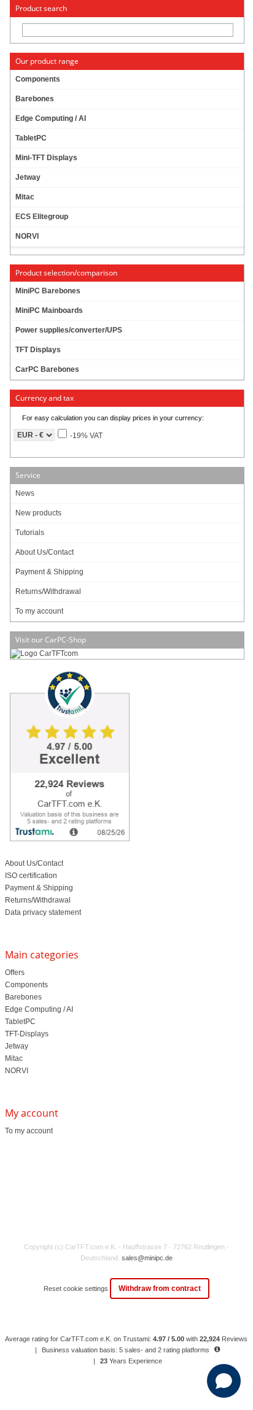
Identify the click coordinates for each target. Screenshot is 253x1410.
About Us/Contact (44, 552)
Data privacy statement (43, 912)
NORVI (16, 1070)
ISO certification (31, 875)
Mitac (14, 1058)
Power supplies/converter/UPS (68, 330)
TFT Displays (38, 349)
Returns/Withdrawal (48, 591)
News (24, 493)
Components (26, 984)
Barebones (23, 997)
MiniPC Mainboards (49, 310)
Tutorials (29, 532)
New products (38, 513)
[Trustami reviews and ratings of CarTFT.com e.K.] (126, 756)
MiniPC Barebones (47, 291)
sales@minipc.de (147, 1258)
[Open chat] (224, 1381)
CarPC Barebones (47, 369)
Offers (15, 972)
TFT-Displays (27, 1034)
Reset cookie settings (77, 1288)
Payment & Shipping (49, 572)
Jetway (16, 1046)
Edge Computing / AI (39, 1009)
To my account (39, 611)
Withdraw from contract (160, 1288)
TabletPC (20, 1021)
